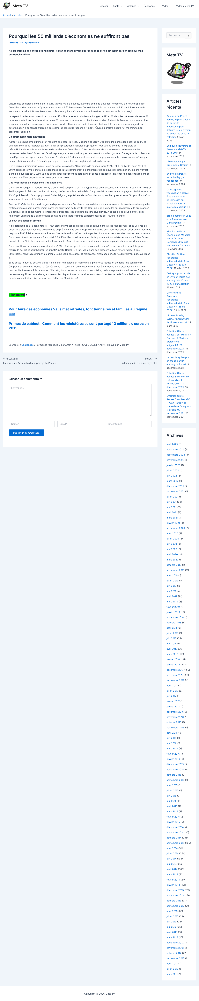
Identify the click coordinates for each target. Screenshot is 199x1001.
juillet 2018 (172, 633)
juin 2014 (171, 858)
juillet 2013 (172, 916)
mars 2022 (172, 480)
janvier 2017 (173, 706)
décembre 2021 (175, 486)
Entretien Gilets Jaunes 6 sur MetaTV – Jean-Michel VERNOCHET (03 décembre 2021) (178, 380)
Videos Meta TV (185, 6)
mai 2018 (172, 643)
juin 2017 (171, 696)
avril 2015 (172, 806)
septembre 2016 (175, 727)
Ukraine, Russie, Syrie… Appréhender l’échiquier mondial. (178, 319)
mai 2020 (172, 549)
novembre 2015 (175, 769)
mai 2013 (172, 926)
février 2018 (173, 659)
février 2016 (173, 753)
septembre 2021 (175, 491)
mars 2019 (172, 601)
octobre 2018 (174, 622)
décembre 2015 (175, 764)
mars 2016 (172, 748)
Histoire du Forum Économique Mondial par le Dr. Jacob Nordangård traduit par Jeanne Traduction (179, 238)
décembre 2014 (175, 827)
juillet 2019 (172, 580)
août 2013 (172, 911)
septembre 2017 (175, 680)
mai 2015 (172, 800)
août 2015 (172, 785)
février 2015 (173, 816)
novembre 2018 (175, 617)
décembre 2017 (175, 669)
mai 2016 (172, 743)
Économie (149, 6)
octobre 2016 (174, 722)
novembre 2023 (175, 459)
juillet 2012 (172, 968)
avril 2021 (172, 512)
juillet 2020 (173, 538)
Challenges (27, 344)
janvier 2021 (173, 522)
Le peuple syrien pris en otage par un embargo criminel (178, 361)
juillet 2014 (172, 853)
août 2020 (172, 533)
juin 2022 (172, 475)
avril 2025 (172, 444)
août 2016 (172, 732)
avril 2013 (172, 932)
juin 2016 (171, 738)
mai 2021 (172, 507)
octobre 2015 (174, 774)
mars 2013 (172, 937)
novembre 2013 (175, 895)
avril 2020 (172, 554)
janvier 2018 (173, 664)
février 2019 (173, 606)
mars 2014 (172, 874)
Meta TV (20, 6)
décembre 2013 (175, 890)
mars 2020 (172, 559)
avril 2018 (172, 648)
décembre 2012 (175, 942)
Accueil (104, 6)
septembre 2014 (175, 842)
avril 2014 (172, 869)
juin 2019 (171, 585)
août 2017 (172, 685)
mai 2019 (172, 591)
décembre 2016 (175, 711)
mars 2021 (172, 517)
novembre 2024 (175, 449)
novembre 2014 (175, 832)
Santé (116, 6)
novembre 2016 (175, 717)
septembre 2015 (175, 779)
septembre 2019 (175, 570)
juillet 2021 (172, 496)
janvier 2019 (173, 612)
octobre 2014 (174, 837)
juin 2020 (172, 543)
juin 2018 (171, 638)
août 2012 (172, 963)
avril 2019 (172, 596)
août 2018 (172, 627)
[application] (120, 6)
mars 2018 (172, 654)
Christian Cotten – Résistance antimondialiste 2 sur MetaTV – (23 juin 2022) (178, 261)
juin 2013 (171, 921)
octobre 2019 (174, 564)
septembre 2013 (175, 905)
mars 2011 (172, 974)
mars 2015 (172, 811)
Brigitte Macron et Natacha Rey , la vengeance (176, 177)
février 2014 (173, 879)
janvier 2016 (173, 758)
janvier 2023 (173, 465)
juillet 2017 (172, 690)
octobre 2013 (174, 900)
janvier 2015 (173, 821)
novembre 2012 (175, 947)
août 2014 (172, 848)
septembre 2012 (175, 958)
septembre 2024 (176, 454)
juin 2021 (171, 501)
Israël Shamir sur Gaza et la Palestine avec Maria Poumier (179, 219)
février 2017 (173, 701)
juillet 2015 (172, 790)
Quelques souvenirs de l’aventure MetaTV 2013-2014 (179, 149)
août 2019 (172, 575)
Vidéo (165, 6)
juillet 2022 (173, 470)
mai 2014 (172, 863)
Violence (131, 6)
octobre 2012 (174, 953)
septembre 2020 (176, 528)
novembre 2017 (175, 675)
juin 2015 (171, 795)
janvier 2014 (173, 884)
